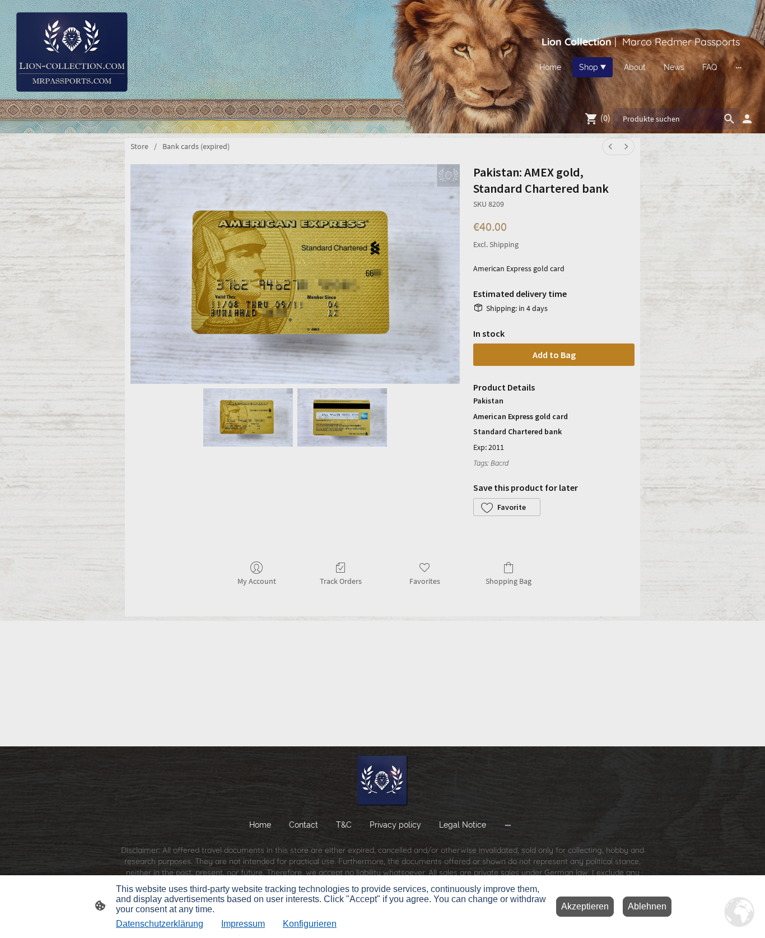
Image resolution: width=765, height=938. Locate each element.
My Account (256, 581)
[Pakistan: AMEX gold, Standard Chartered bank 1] (342, 417)
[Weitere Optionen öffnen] (738, 67)
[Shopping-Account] (747, 119)
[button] (506, 507)
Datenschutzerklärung (159, 923)
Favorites (424, 581)
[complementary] (740, 913)
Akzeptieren (585, 906)
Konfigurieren (310, 923)
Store (139, 146)
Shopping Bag (508, 581)
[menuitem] (610, 146)
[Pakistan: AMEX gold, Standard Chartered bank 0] (248, 417)
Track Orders (341, 581)
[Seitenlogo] (71, 51)
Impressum (243, 923)
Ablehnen (647, 906)
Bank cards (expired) (196, 146)
